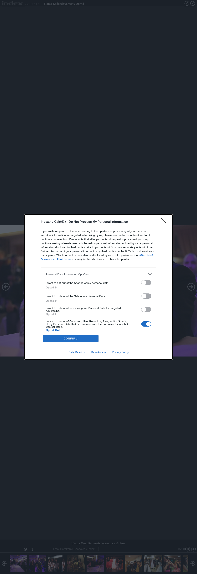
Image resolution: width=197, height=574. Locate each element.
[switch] (146, 282)
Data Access (98, 352)
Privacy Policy (120, 352)
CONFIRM (71, 338)
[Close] (165, 222)
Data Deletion (76, 352)
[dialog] (98, 287)
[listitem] (98, 274)
